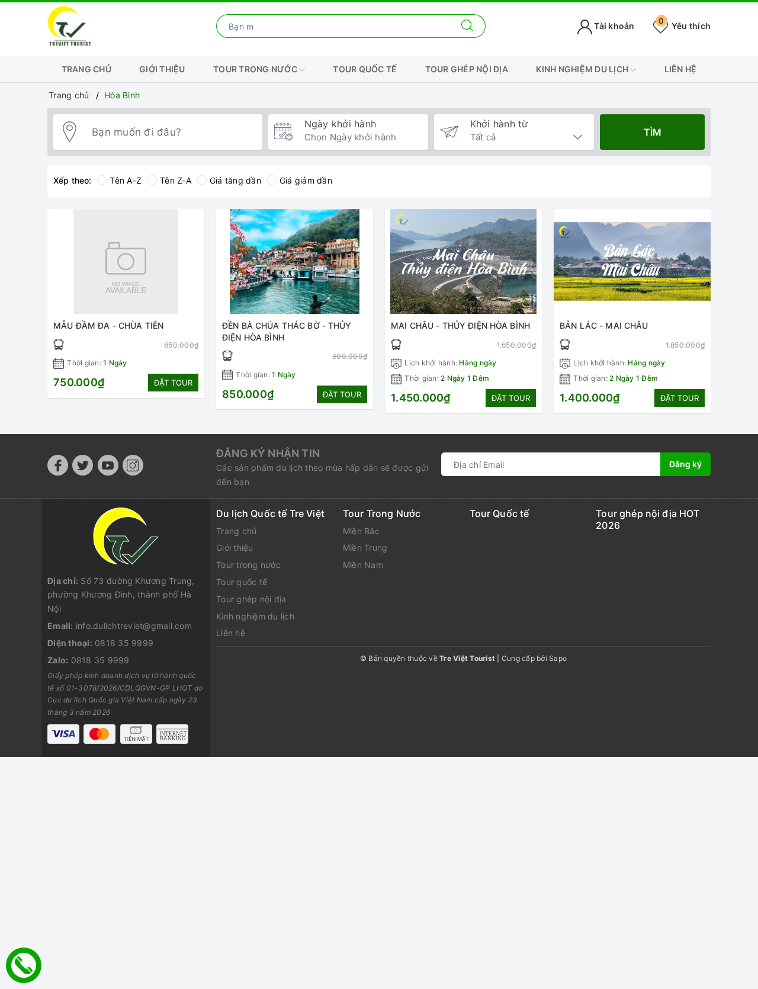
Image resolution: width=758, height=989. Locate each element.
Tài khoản (613, 26)
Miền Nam (363, 565)
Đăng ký (685, 464)
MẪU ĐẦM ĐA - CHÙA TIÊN (108, 325)
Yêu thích (685, 26)
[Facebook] (57, 465)
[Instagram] (133, 465)
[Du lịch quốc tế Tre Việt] (69, 25)
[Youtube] (108, 465)
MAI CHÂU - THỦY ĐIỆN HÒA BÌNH (460, 325)
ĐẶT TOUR (173, 382)
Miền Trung (365, 547)
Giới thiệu (162, 69)
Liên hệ (680, 69)
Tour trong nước (256, 69)
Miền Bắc (361, 531)
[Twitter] (82, 465)
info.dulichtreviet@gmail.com (134, 626)
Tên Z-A (175, 180)
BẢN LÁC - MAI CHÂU (604, 325)
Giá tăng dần (235, 180)
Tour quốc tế (365, 69)
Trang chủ (86, 69)
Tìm (652, 132)
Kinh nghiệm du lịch (583, 69)
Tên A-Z (126, 180)
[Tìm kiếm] (467, 26)
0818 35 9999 (124, 643)
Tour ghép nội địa (466, 69)
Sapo (558, 658)
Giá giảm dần (306, 180)
